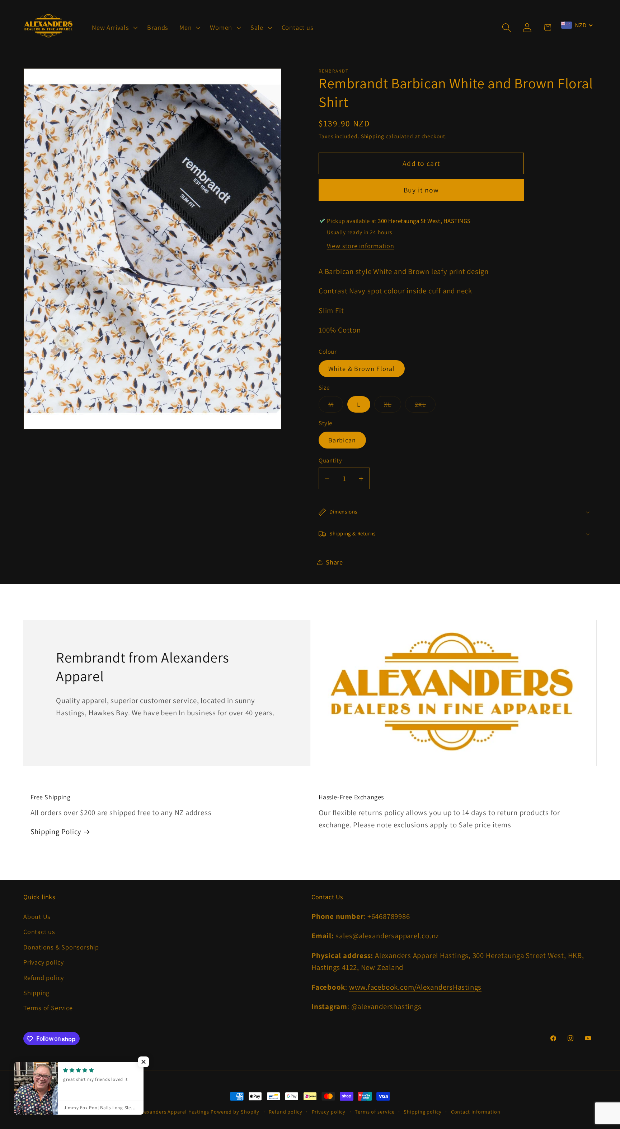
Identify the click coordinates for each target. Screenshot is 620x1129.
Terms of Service (47, 1008)
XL (392, 406)
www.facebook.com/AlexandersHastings (415, 987)
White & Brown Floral (361, 368)
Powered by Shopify (235, 1111)
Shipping (372, 136)
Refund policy (43, 977)
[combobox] (577, 25)
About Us (37, 916)
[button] (114, 27)
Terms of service (375, 1111)
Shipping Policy (56, 831)
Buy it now (421, 190)
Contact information (476, 1111)
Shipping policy (423, 1111)
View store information (360, 246)
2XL (425, 406)
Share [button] (334, 562)
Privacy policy (43, 962)
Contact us (39, 932)
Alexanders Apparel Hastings (174, 1111)
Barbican (342, 440)
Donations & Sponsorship (61, 947)
